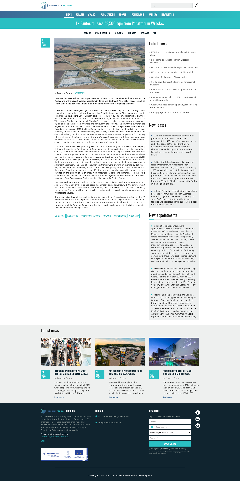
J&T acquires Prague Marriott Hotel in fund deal (173, 72)
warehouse (120, 216)
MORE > (43, 440)
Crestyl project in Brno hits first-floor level (170, 112)
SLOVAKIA (119, 34)
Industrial (79, 93)
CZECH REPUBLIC (102, 34)
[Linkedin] (197, 419)
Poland (107, 216)
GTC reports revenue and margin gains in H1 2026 (174, 67)
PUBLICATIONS (108, 14)
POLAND (87, 34)
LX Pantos (72, 216)
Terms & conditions (128, 475)
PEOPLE (122, 14)
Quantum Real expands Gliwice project (169, 77)
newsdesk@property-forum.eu (55, 436)
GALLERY (153, 14)
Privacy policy (145, 475)
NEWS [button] (69, 14)
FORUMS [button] (80, 14)
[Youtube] (197, 425)
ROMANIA (145, 34)
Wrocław (134, 216)
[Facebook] (197, 412)
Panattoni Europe (90, 216)
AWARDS (92, 14)
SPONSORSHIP (137, 14)
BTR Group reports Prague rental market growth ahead (71, 372)
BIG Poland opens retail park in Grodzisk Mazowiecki (125, 372)
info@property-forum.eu (109, 422)
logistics (60, 216)
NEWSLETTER (167, 14)
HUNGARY (132, 34)
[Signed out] (197, 6)
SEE (154, 34)
